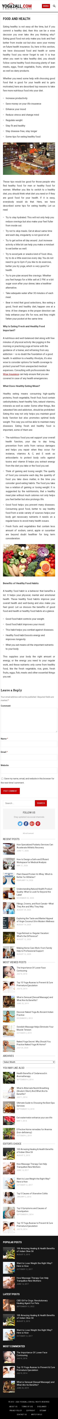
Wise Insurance (11, 374)
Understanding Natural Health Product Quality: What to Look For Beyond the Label (34, 892)
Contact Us (22, 1415)
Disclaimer (41, 1407)
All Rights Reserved (41, 1402)
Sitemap (43, 1411)
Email (4, 752)
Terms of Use (27, 1407)
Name (4, 739)
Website (5, 765)
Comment (6, 706)
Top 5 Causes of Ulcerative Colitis (32, 1193)
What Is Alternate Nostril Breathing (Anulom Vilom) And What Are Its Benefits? (33, 1091)
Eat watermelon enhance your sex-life (34, 1117)
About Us (13, 1407)
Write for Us (36, 1415)
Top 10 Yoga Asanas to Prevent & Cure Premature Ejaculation (36, 1368)
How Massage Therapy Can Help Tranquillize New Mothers (32, 1279)
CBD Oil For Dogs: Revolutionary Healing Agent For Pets (32, 1302)
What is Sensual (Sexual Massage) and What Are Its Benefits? (35, 1383)
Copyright (30, 1411)
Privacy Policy (16, 1411)
